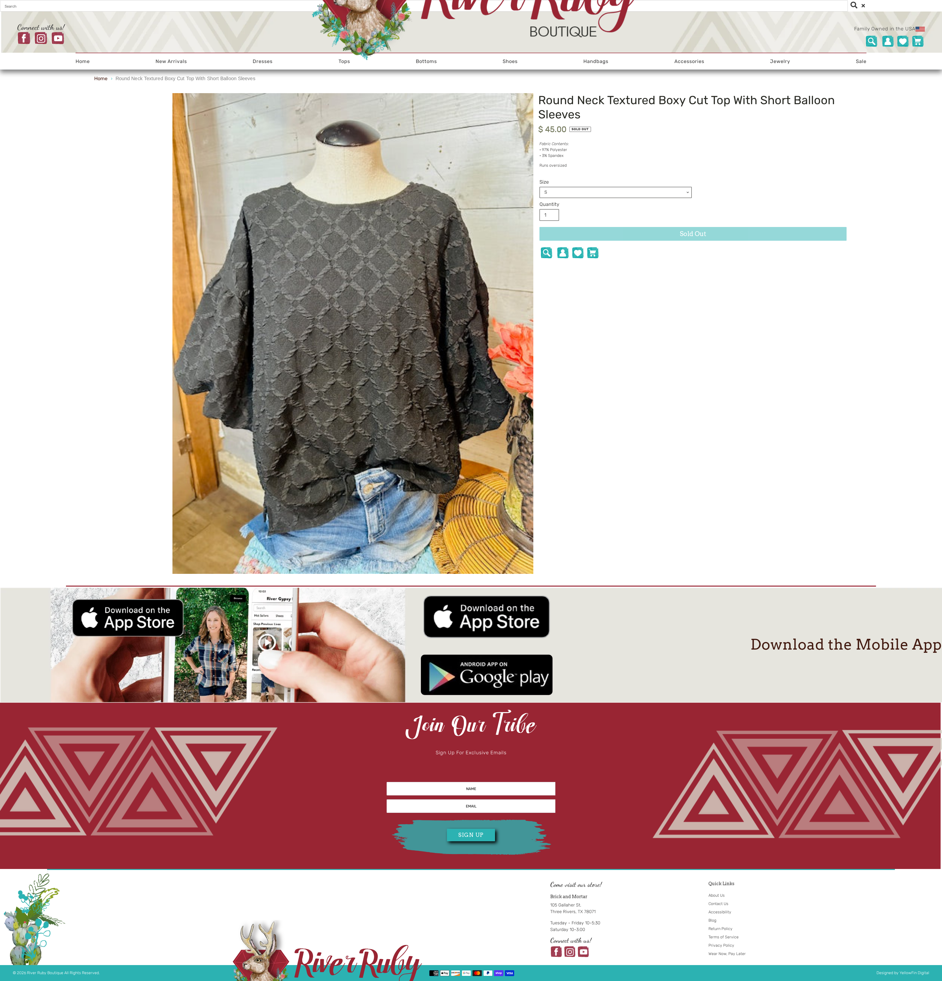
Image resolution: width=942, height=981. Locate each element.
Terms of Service (723, 937)
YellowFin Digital (914, 972)
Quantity (549, 204)
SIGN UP (471, 835)
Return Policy (720, 928)
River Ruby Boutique (45, 972)
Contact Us (718, 903)
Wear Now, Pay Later (727, 953)
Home (100, 78)
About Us (716, 895)
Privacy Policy (721, 945)
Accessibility (719, 912)
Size (544, 182)
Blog (712, 920)
